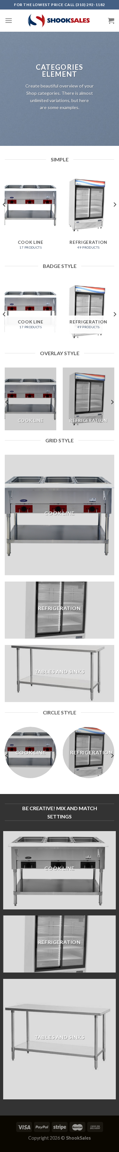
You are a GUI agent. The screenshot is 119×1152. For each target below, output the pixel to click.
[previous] (4, 217)
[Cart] (111, 21)
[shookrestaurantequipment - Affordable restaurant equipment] (59, 21)
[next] (114, 217)
